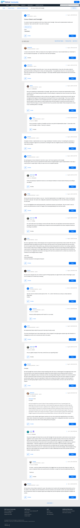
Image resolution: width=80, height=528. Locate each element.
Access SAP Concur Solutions (30, 510)
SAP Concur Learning (66, 512)
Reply (72, 35)
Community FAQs (7, 512)
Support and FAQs (8, 514)
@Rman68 (31, 398)
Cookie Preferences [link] (31, 521)
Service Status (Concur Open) (68, 510)
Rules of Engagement (8, 510)
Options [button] (74, 7)
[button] (66, 15)
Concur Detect (27, 31)
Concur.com (26, 512)
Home (4, 8)
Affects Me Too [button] (28, 27)
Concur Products (27, 514)
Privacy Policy (6, 521)
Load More (49, 503)
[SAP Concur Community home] (5, 2)
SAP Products (49, 512)
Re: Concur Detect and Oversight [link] (37, 8)
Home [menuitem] (7, 5)
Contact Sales (27, 515)
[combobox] (70, 5)
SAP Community (50, 514)
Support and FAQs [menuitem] (39, 5)
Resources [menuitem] (30, 5)
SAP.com (48, 510)
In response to (32, 88)
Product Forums (11, 8)
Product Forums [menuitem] (14, 5)
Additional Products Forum (22, 8)
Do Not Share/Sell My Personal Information (21, 521)
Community (14, 2)
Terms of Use (11, 521)
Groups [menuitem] (23, 5)
